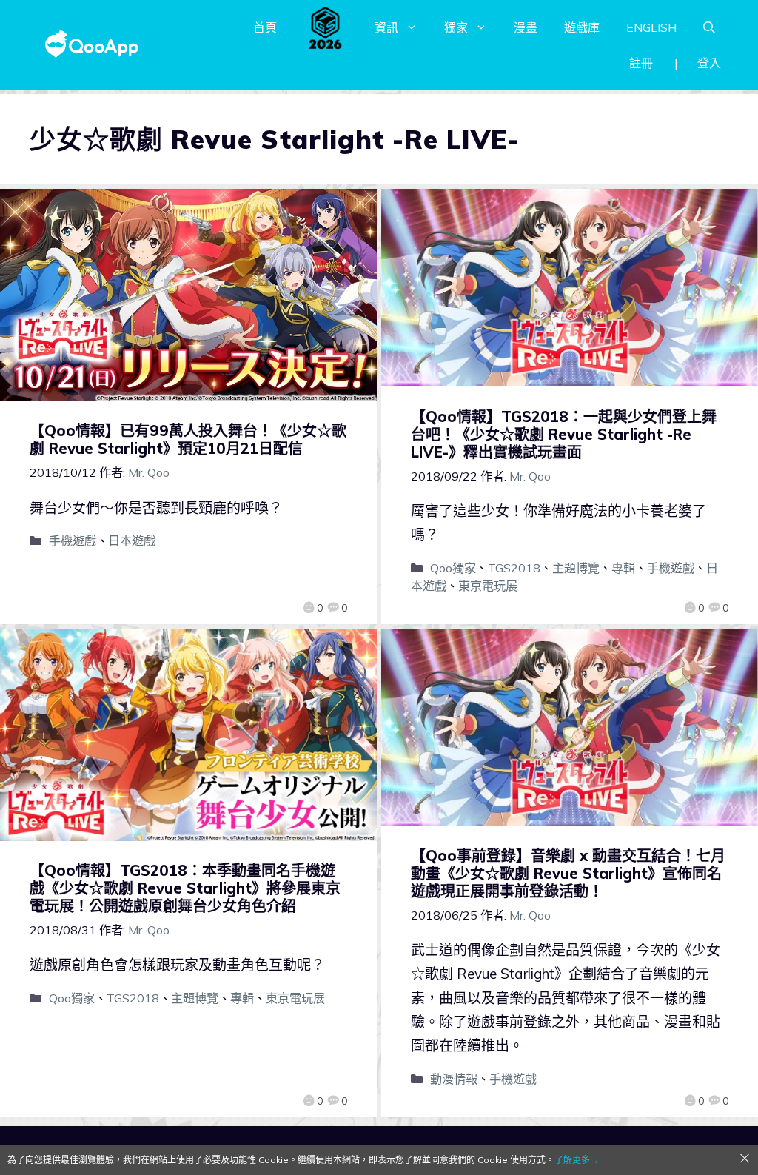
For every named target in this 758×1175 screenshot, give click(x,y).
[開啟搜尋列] (709, 27)
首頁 (265, 27)
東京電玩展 (487, 585)
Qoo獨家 (453, 567)
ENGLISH (651, 27)
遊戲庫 (582, 27)
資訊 (386, 27)
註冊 (641, 63)
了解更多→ (576, 1159)
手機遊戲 (72, 540)
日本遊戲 (131, 540)
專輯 (623, 567)
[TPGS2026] (325, 27)
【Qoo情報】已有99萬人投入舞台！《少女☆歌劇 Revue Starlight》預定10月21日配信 (188, 439)
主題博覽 (576, 567)
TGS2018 (514, 567)
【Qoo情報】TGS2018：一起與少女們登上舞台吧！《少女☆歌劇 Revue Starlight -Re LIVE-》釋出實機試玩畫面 (564, 434)
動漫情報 (453, 1078)
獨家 (456, 27)
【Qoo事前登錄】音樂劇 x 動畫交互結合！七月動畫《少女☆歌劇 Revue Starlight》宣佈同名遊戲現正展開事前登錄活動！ (568, 873)
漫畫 (525, 27)
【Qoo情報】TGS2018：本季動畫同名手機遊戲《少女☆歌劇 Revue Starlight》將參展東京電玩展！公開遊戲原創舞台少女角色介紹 (185, 888)
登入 (709, 63)
